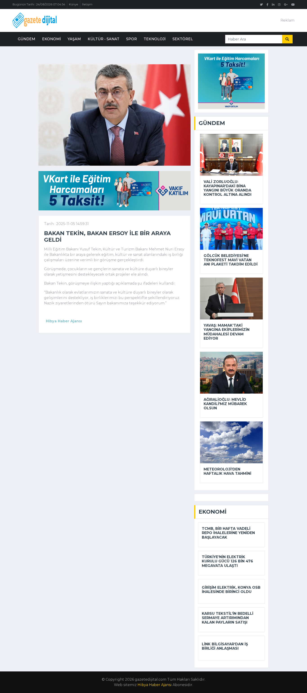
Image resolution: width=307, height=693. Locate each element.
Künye (73, 4)
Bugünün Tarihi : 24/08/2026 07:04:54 (39, 4)
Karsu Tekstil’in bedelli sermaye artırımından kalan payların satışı (227, 617)
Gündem (26, 39)
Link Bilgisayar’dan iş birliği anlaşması (225, 646)
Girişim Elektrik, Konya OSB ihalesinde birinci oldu (231, 589)
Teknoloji (155, 39)
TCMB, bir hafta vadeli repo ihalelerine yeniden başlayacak (228, 532)
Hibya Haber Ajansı (155, 685)
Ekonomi (51, 39)
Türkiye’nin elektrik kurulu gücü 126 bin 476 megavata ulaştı (227, 561)
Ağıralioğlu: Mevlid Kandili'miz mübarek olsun (225, 403)
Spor (131, 39)
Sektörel (182, 39)
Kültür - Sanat (103, 39)
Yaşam (74, 39)
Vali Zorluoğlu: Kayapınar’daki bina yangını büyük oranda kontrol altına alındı (227, 188)
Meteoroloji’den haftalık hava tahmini (227, 471)
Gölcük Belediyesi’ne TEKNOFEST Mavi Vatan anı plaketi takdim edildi (231, 260)
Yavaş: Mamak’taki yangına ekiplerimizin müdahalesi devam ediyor (226, 332)
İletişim (87, 4)
